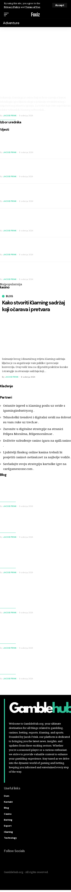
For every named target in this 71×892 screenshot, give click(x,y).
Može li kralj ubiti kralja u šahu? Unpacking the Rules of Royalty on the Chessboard (22, 142)
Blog (9, 296)
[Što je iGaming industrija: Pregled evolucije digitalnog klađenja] (56, 525)
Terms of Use (32, 7)
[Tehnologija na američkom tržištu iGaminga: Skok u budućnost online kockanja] (56, 591)
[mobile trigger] (7, 14)
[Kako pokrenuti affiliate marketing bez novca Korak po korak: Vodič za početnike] (61, 220)
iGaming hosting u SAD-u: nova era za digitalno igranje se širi (22, 193)
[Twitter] (15, 861)
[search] (64, 14)
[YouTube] (24, 861)
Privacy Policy (12, 7)
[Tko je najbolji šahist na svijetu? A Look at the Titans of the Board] (61, 249)
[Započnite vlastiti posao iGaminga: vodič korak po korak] (61, 171)
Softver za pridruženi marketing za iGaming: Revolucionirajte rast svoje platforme (16, 556)
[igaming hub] (35, 14)
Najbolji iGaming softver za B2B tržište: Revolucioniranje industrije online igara (33, 84)
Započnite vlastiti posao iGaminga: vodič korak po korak (23, 168)
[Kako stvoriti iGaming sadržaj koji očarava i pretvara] (61, 274)
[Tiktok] (32, 861)
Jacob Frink (9, 115)
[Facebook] (7, 861)
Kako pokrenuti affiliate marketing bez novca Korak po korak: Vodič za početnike (22, 220)
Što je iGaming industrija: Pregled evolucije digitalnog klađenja (18, 523)
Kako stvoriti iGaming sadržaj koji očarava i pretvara (33, 306)
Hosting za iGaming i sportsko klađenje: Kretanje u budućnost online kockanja (16, 631)
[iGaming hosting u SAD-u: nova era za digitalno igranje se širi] (61, 196)
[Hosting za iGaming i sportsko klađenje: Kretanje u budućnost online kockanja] (56, 631)
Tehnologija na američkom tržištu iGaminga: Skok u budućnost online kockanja (13, 593)
